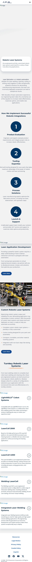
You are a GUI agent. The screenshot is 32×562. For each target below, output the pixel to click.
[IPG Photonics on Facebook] (14, 556)
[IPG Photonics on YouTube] (18, 556)
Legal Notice (16, 541)
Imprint (16, 552)
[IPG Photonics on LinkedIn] (9, 556)
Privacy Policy (16, 544)
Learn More (6, 273)
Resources (16, 537)
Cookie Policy (16, 548)
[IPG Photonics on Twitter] (23, 556)
